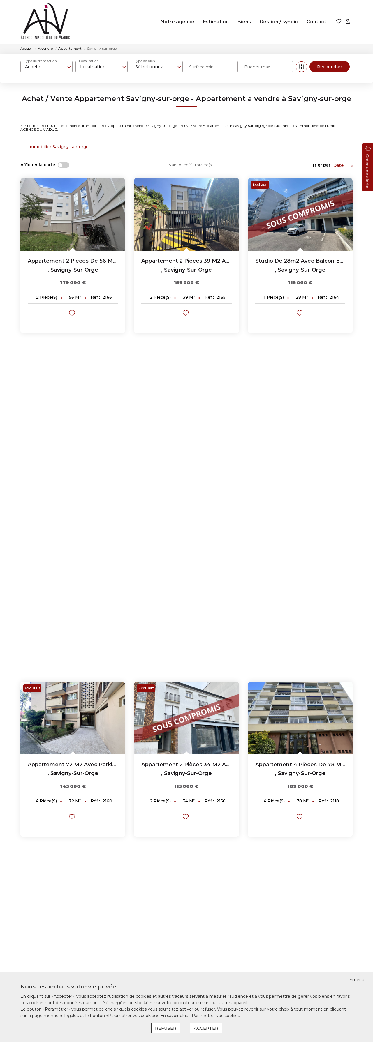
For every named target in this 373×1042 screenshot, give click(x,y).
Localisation (89, 61)
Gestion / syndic (279, 21)
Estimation (216, 21)
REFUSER (165, 1028)
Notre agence (177, 21)
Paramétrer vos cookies (216, 1015)
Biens (244, 21)
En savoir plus (174, 1015)
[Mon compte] (348, 22)
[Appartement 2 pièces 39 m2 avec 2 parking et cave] (186, 214)
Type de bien (144, 61)
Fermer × (355, 979)
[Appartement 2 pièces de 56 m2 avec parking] (72, 214)
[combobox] (46, 66)
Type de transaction (40, 61)
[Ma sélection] (339, 22)
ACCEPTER (206, 1028)
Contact (316, 21)
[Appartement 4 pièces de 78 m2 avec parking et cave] (300, 718)
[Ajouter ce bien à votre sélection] (72, 314)
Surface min (201, 67)
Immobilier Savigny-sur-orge (58, 146)
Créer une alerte (367, 171)
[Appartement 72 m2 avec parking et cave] (72, 718)
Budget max (257, 67)
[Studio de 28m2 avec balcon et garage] (300, 214)
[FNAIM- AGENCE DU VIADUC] (45, 22)
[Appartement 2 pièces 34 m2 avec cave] (186, 718)
